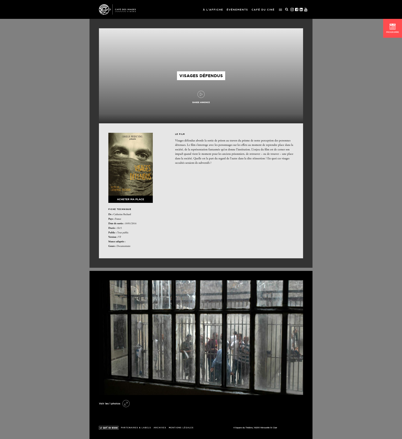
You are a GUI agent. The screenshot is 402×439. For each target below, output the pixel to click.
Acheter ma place (130, 199)
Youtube (306, 9)
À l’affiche (213, 9)
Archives (160, 428)
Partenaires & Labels (136, 428)
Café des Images (117, 9)
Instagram (292, 9)
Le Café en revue (108, 428)
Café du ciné (263, 9)
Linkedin (301, 9)
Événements (237, 9)
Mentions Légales (181, 428)
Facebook (297, 9)
